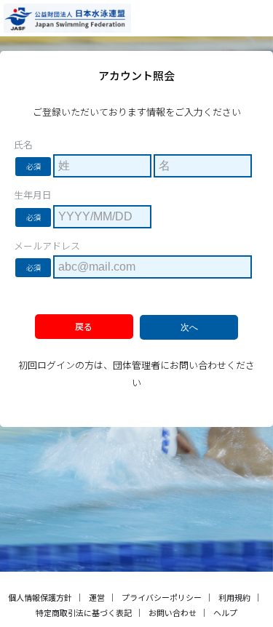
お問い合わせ (173, 612)
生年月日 (33, 194)
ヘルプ (225, 612)
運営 (97, 597)
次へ (189, 327)
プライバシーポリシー (162, 597)
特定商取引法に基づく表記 (84, 612)
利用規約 (234, 597)
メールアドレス (47, 245)
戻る (83, 326)
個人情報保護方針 (40, 597)
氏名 (23, 144)
